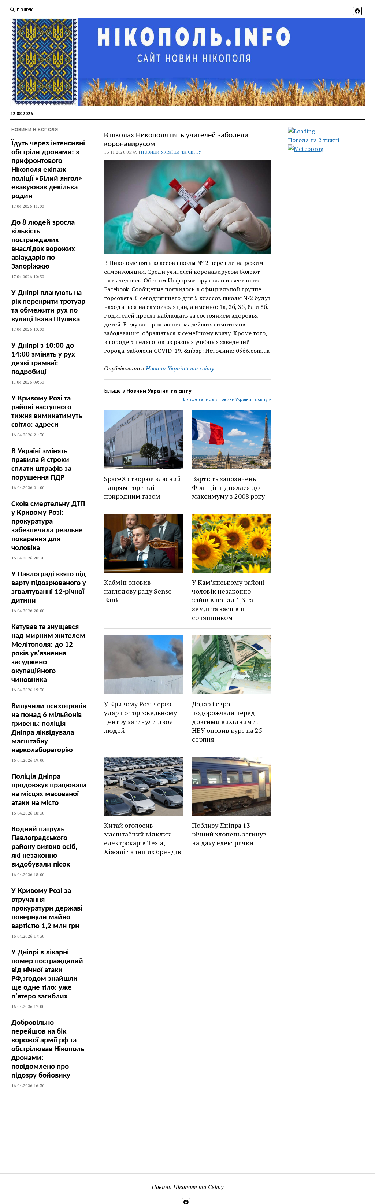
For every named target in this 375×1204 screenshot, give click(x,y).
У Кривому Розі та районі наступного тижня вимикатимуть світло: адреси (46, 412)
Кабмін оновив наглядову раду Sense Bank (138, 591)
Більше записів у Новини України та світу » (227, 399)
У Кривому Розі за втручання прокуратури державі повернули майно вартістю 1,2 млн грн (46, 908)
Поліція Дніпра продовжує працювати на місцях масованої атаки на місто (48, 790)
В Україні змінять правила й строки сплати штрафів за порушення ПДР (41, 464)
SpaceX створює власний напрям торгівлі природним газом (142, 487)
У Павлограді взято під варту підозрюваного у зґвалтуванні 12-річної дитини (48, 587)
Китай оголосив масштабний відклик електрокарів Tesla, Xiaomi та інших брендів (142, 838)
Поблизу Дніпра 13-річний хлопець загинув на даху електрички (229, 834)
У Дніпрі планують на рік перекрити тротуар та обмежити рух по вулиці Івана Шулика (48, 306)
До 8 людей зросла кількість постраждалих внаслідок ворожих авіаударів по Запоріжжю (43, 244)
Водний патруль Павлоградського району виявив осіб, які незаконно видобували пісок (44, 847)
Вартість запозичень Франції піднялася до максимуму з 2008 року (228, 487)
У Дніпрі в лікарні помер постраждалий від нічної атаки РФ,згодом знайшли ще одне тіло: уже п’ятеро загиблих (47, 974)
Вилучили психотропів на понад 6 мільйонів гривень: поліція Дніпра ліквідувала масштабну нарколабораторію (48, 728)
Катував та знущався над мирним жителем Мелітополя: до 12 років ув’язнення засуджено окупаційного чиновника (48, 653)
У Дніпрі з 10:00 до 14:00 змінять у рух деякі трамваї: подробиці (43, 359)
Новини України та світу (171, 152)
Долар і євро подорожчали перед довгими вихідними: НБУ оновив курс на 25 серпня (227, 721)
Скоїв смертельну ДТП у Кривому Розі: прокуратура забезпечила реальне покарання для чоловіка (48, 526)
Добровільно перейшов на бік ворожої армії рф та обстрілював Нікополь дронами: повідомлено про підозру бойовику (47, 1049)
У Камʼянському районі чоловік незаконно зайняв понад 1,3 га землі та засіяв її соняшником (228, 600)
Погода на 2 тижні (313, 140)
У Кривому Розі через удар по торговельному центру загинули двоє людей (140, 717)
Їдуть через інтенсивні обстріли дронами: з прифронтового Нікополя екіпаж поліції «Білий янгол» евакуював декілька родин (48, 170)
